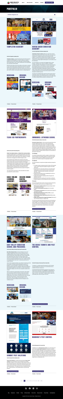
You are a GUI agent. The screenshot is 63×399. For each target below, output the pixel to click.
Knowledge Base (52, 392)
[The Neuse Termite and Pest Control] (44, 229)
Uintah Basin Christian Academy (37, 53)
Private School (13, 104)
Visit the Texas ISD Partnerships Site (13, 150)
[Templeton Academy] (19, 31)
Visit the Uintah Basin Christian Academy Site (40, 51)
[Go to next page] (40, 381)
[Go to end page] (42, 381)
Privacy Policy (46, 392)
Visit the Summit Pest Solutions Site (13, 357)
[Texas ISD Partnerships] (19, 122)
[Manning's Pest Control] (44, 323)
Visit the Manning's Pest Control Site (38, 345)
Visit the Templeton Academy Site (13, 56)
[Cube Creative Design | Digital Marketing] (13, 3)
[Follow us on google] (26, 388)
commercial (51, 270)
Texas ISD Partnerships (16, 137)
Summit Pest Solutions (16, 355)
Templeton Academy (15, 47)
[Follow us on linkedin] (33, 388)
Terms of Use (34, 392)
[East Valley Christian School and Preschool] (19, 229)
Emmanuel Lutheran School (43, 137)
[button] (31, 14)
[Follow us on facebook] (30, 388)
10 (38, 380)
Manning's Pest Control (42, 337)
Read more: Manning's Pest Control (38, 371)
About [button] (23, 2)
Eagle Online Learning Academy (24, 153)
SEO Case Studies (27, 392)
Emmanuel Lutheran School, (37, 142)
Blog (8, 392)
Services (36, 2)
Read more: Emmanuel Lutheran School (39, 208)
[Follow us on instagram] (37, 388)
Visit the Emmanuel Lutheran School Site (39, 139)
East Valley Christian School (12, 251)
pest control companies (42, 348)
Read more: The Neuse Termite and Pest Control (40, 304)
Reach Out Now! (49, 2)
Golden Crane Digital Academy (12, 153)
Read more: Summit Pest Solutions (12, 371)
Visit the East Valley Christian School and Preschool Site (16, 249)
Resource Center (39, 392)
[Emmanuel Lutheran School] (44, 122)
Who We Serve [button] (30, 2)
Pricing (41, 2)
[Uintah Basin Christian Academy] (44, 31)
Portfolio (12, 9)
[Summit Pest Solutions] (19, 332)
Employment (13, 392)
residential (45, 270)
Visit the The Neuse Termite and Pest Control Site (40, 262)
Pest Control (38, 306)
